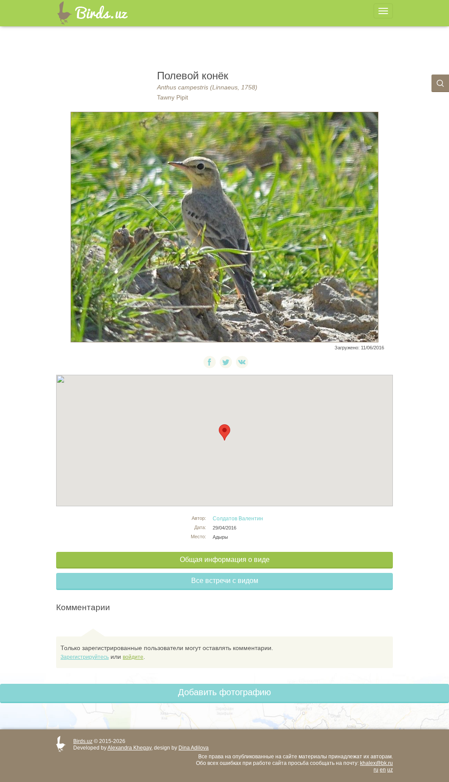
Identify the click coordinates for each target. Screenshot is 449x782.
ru (376, 770)
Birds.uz (83, 741)
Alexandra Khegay (129, 748)
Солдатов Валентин (238, 518)
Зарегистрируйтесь (85, 657)
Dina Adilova (193, 748)
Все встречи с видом (224, 580)
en (383, 770)
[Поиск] (440, 83)
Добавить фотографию (224, 692)
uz (390, 770)
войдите (133, 657)
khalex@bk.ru (376, 763)
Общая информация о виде (225, 559)
